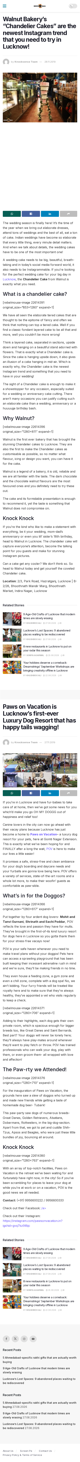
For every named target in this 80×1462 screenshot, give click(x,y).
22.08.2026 (50, 675)
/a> (43, 1208)
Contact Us (45, 1450)
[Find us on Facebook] (6, 1339)
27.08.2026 (50, 623)
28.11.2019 (50, 61)
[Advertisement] (40, 165)
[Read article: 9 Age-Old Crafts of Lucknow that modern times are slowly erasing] (12, 619)
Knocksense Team (26, 61)
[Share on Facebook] (31, 214)
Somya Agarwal (35, 655)
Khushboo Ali (33, 623)
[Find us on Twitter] (15, 1339)
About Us (8, 1450)
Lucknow (9, 279)
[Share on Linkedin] (50, 214)
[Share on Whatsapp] (12, 214)
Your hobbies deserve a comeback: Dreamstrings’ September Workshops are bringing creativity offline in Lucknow (48, 666)
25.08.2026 (53, 655)
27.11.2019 (49, 742)
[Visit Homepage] (40, 6)
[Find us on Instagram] (24, 1339)
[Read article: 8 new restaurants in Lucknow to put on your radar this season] (12, 651)
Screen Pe (26, 1450)
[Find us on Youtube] (33, 1339)
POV (49, 849)
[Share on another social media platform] (68, 214)
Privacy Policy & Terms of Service (22, 1454)
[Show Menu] (4, 6)
